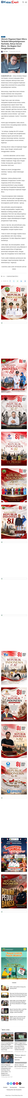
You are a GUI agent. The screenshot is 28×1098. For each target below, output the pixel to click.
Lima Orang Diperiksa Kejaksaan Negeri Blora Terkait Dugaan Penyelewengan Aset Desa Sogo (7, 1046)
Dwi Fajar (5, 51)
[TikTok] (20, 1083)
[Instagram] (14, 1083)
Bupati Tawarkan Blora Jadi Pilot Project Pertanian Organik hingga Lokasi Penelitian (18, 1011)
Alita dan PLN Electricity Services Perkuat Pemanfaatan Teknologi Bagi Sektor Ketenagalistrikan (18, 995)
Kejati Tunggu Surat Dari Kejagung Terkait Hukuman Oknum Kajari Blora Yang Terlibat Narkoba (21, 1046)
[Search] (23, 2)
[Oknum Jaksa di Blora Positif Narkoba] (21, 1058)
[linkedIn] (21, 281)
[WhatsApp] (17, 281)
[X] (13, 281)
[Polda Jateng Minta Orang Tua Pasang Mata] (5, 988)
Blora (3, 36)
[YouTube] (17, 1083)
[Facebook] (10, 281)
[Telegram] (25, 281)
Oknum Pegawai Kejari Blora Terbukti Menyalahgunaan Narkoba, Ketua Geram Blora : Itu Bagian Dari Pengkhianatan (7, 1070)
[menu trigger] (26, 2)
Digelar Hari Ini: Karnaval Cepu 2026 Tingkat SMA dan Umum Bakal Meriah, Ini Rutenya (18, 1018)
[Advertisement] (14, 19)
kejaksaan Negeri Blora (12, 276)
